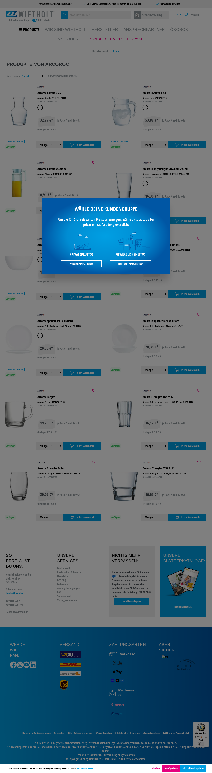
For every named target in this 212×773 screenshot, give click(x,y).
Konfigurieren (171, 768)
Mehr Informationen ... (86, 768)
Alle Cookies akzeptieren (193, 768)
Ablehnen (156, 768)
